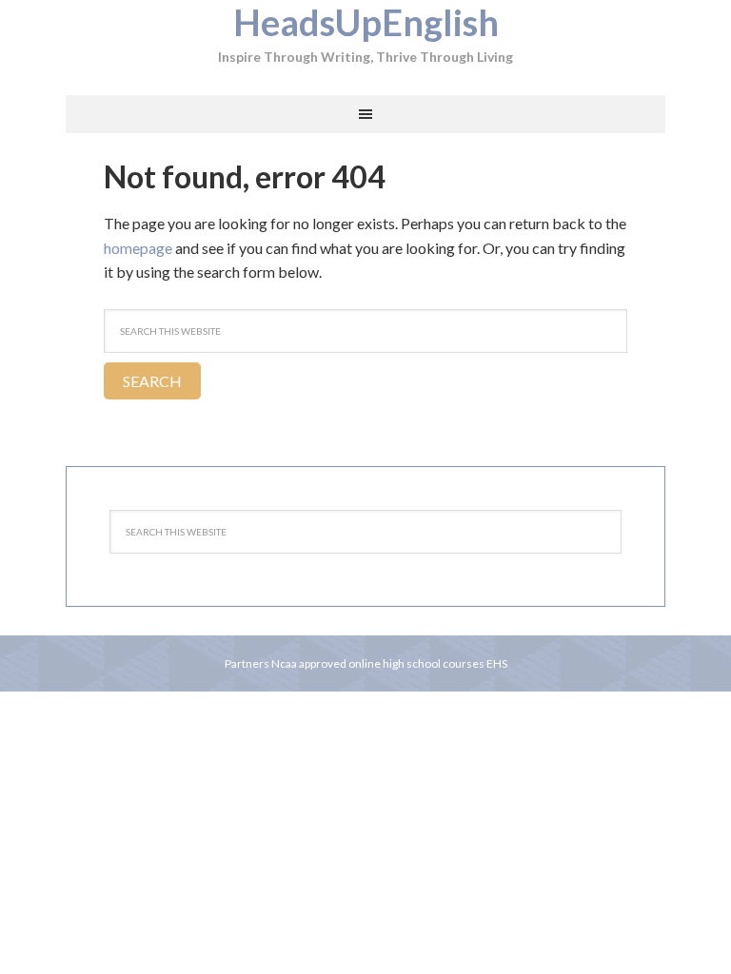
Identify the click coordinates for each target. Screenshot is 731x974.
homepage (138, 248)
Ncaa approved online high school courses (377, 663)
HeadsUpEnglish (366, 22)
